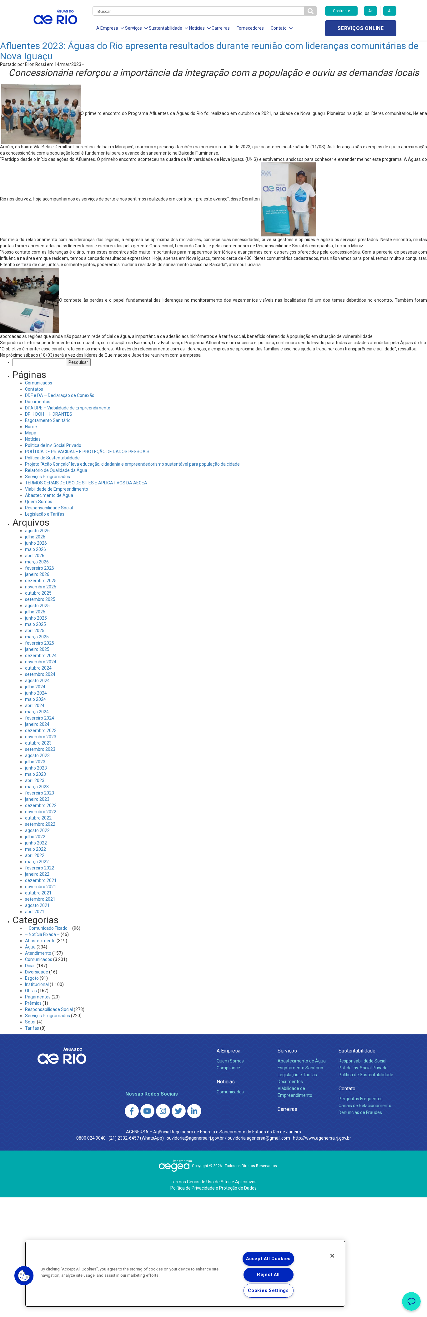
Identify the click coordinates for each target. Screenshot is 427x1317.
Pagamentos (38, 996)
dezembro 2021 (41, 880)
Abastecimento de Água (49, 495)
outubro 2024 (38, 668)
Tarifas (32, 1028)
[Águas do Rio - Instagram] (163, 1111)
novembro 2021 (40, 886)
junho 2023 (36, 767)
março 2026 (37, 561)
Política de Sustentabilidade (52, 457)
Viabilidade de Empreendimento (56, 489)
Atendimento (38, 953)
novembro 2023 (40, 736)
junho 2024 (36, 693)
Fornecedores (250, 28)
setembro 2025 (40, 599)
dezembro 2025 (41, 580)
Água (30, 946)
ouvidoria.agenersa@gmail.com (259, 1138)
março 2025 (37, 636)
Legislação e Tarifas (44, 514)
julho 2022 (35, 836)
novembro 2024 (40, 661)
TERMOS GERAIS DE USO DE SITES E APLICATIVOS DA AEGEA (86, 482)
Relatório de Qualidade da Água (56, 470)
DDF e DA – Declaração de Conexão (59, 395)
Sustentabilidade (357, 1051)
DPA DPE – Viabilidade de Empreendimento (67, 407)
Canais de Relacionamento (365, 1105)
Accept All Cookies (268, 1258)
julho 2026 (35, 536)
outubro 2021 (38, 892)
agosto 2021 (37, 905)
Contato (347, 1089)
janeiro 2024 (37, 724)
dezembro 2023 (41, 730)
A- (389, 11)
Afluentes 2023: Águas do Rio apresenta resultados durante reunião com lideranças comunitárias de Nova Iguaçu (209, 51)
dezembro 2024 (41, 655)
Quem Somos (38, 501)
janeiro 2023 (37, 799)
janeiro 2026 (37, 574)
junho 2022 (36, 842)
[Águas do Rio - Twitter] (179, 1111)
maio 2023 (35, 774)
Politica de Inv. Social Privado (53, 445)
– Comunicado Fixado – (48, 928)
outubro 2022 (38, 817)
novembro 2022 (40, 811)
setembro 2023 (40, 749)
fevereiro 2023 (39, 792)
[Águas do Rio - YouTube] (147, 1111)
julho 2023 (35, 761)
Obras (31, 990)
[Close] (332, 1256)
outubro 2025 (38, 593)
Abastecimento (40, 940)
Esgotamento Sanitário (48, 420)
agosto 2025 (37, 605)
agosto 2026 (37, 530)
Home (31, 426)
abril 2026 (34, 555)
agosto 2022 (37, 830)
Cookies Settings (268, 1290)
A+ (370, 11)
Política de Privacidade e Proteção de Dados (213, 1188)
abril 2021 (34, 911)
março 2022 (37, 861)
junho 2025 (36, 618)
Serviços (287, 1051)
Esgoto (32, 978)
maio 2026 (35, 549)
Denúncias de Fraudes (360, 1112)
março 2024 (37, 711)
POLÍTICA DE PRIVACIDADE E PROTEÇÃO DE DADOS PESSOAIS (87, 451)
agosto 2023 (37, 755)
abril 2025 (34, 630)
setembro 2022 (40, 824)
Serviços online (361, 28)
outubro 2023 (38, 742)
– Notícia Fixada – (42, 934)
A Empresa (228, 1051)
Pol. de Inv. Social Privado (363, 1067)
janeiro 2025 (37, 649)
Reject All (268, 1274)
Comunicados (38, 382)
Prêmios (33, 1003)
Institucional (37, 984)
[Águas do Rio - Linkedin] (194, 1111)
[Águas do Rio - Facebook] (132, 1111)
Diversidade (36, 971)
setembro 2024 (40, 674)
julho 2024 (35, 686)
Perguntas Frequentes (361, 1098)
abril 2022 (34, 855)
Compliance (228, 1067)
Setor (30, 1021)
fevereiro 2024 (39, 717)
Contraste (341, 11)
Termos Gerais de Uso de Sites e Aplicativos (214, 1181)
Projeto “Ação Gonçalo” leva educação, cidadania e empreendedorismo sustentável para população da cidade (132, 464)
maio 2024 (35, 699)
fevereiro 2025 (39, 643)
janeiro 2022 (37, 874)
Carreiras (221, 28)
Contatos (34, 389)
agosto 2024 (37, 680)
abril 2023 (34, 780)
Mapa (30, 432)
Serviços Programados (47, 476)
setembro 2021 (40, 899)
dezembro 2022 (41, 805)
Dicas (30, 965)
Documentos (37, 401)
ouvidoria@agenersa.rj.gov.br (195, 1138)
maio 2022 (35, 849)
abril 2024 (34, 705)
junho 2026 (36, 543)
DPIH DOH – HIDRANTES (48, 414)
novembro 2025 (40, 586)
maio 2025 (35, 624)
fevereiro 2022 (39, 867)
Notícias (33, 439)
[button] (24, 1276)
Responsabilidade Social (49, 507)
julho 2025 (35, 611)
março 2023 (37, 786)
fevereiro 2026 (39, 568)
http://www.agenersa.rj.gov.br (322, 1138)
